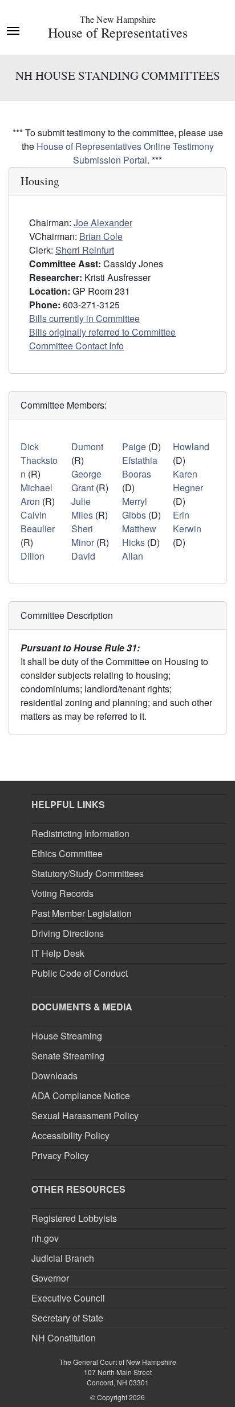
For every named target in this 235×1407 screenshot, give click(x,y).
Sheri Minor (82, 535)
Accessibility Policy (70, 1135)
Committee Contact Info (76, 345)
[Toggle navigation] (13, 29)
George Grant (86, 480)
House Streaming (66, 1035)
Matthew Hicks (139, 535)
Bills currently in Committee (84, 318)
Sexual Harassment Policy (85, 1115)
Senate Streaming (67, 1055)
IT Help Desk (57, 953)
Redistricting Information (80, 833)
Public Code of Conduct (79, 973)
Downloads (54, 1075)
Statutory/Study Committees (87, 873)
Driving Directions (67, 933)
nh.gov (45, 1238)
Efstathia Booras (139, 467)
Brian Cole (101, 236)
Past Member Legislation (81, 913)
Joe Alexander (103, 222)
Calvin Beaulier (38, 521)
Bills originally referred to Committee (102, 332)
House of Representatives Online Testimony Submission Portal (125, 153)
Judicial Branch (62, 1258)
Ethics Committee (67, 853)
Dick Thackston (39, 460)
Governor (50, 1277)
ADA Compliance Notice (80, 1095)
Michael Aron (36, 494)
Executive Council (68, 1297)
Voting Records (62, 893)
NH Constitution (63, 1337)
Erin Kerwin (187, 521)
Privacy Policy (60, 1155)
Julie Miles (82, 508)
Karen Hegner (188, 480)
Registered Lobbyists (74, 1218)
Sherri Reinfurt (84, 249)
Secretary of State (67, 1317)
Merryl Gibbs (134, 508)
